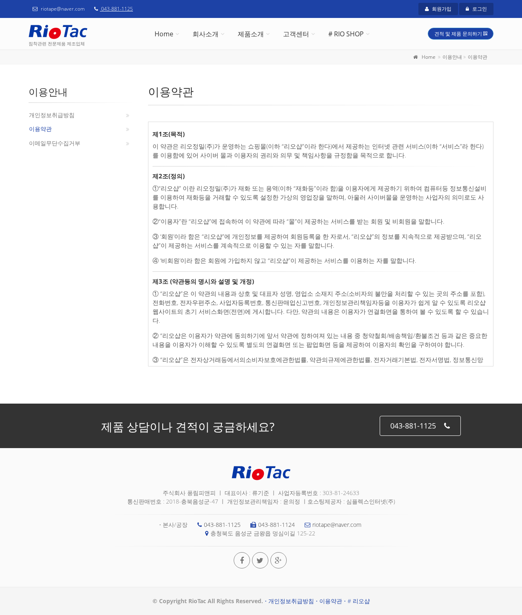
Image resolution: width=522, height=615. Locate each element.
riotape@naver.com (336, 524)
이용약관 (40, 129)
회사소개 (205, 33)
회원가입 (441, 8)
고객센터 (296, 33)
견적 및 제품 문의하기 (458, 33)
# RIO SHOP (346, 33)
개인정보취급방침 (52, 115)
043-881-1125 (116, 8)
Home (164, 33)
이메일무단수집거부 (54, 143)
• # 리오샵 (357, 601)
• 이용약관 (329, 601)
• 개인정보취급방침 (289, 601)
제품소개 (251, 33)
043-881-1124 (276, 524)
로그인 (479, 8)
